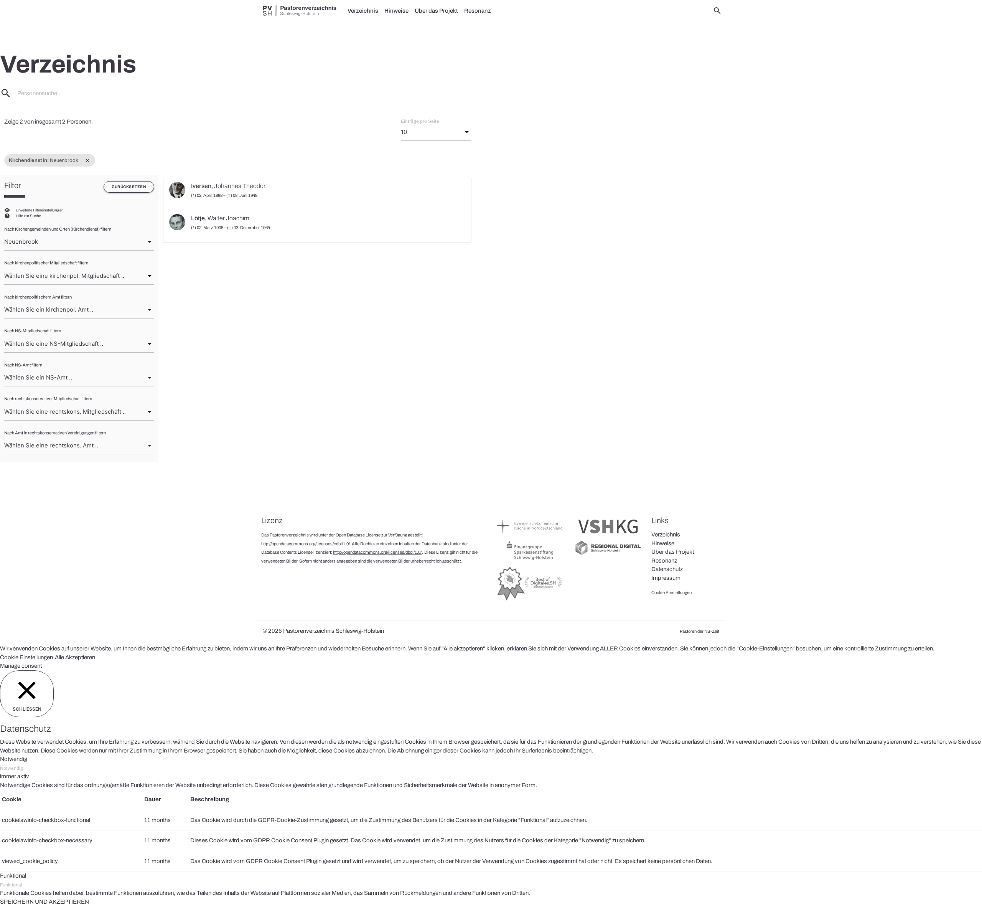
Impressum (665, 578)
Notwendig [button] (13, 759)
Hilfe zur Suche (28, 216)
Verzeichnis (363, 11)
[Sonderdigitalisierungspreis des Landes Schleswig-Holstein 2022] (530, 600)
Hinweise (396, 11)
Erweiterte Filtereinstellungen (40, 210)
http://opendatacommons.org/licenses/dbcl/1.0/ (377, 552)
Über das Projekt (436, 11)
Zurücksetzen (129, 187)
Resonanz (477, 11)
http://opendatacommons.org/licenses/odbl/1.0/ (305, 543)
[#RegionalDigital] (608, 554)
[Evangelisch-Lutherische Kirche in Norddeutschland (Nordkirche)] (530, 535)
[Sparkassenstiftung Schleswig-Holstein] (530, 559)
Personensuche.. (38, 93)
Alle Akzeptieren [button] (75, 657)
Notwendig (11, 768)
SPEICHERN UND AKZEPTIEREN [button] (44, 902)
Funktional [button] (13, 876)
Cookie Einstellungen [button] (26, 657)
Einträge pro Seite (420, 121)
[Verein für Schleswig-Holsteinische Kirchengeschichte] (608, 535)
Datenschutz (667, 569)
